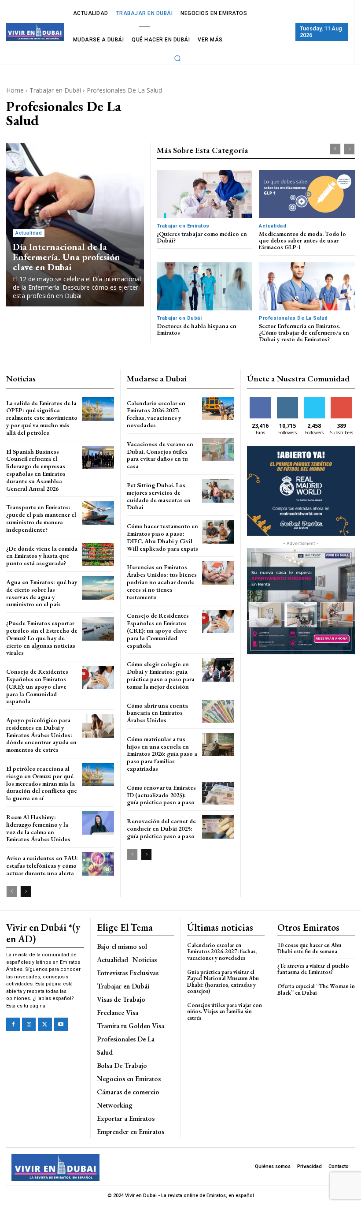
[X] (45, 1024)
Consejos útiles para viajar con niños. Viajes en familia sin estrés (224, 1011)
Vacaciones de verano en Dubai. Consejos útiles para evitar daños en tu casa (160, 455)
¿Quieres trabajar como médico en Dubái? (202, 237)
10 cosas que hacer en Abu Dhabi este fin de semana (309, 948)
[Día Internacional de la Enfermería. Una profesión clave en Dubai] (75, 224)
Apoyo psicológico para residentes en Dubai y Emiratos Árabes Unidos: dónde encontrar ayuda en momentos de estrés (41, 735)
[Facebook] (13, 1024)
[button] (178, 58)
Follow (287, 400)
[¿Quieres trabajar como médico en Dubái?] (205, 194)
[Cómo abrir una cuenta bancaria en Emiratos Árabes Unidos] (218, 711)
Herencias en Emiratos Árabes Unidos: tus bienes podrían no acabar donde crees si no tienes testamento (162, 582)
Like (260, 400)
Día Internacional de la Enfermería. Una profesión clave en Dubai (66, 257)
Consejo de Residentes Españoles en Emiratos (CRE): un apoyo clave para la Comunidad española (37, 686)
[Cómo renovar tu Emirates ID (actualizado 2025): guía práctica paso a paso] (218, 793)
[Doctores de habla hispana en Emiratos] (205, 286)
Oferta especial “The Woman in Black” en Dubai (316, 989)
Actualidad (28, 233)
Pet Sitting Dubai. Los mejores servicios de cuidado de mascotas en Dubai (159, 496)
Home (15, 90)
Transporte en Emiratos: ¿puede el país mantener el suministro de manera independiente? (41, 518)
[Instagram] (29, 1024)
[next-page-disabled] (349, 149)
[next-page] (25, 891)
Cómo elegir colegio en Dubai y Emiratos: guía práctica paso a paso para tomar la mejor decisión (161, 675)
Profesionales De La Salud (293, 318)
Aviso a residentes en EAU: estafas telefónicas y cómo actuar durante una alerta (42, 865)
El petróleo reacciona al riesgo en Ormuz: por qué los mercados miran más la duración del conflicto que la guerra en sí (41, 783)
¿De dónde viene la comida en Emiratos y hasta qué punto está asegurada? (41, 556)
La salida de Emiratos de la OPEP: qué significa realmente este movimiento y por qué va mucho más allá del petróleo (41, 417)
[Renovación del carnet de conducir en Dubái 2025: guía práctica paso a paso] (218, 827)
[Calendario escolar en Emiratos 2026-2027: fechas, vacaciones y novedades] (218, 409)
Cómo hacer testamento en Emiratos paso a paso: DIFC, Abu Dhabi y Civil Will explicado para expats (162, 537)
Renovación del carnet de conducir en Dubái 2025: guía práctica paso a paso (161, 828)
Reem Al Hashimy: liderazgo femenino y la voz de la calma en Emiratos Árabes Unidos (38, 828)
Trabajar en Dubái (55, 90)
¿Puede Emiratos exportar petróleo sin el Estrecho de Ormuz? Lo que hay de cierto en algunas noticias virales (41, 638)
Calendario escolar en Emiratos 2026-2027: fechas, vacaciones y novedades (156, 414)
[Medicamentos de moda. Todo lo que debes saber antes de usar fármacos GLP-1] (307, 194)
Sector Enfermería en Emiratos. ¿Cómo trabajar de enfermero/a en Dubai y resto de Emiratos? (304, 332)
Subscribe (341, 400)
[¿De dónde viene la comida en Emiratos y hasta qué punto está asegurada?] (98, 554)
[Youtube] (61, 1024)
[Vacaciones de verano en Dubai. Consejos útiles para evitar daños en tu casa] (218, 450)
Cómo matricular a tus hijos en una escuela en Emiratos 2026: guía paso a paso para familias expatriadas (162, 753)
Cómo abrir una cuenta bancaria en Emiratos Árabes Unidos (157, 712)
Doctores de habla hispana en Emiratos (196, 329)
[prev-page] (335, 149)
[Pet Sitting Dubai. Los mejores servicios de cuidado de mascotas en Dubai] (218, 491)
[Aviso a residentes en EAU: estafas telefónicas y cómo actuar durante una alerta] (98, 864)
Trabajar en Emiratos (183, 226)
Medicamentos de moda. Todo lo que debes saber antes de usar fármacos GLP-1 (302, 240)
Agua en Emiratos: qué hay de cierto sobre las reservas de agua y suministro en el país (41, 593)
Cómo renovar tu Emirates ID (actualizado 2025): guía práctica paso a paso (161, 794)
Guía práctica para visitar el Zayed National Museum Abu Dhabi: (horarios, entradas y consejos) (223, 981)
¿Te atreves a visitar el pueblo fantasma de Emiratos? (313, 969)
